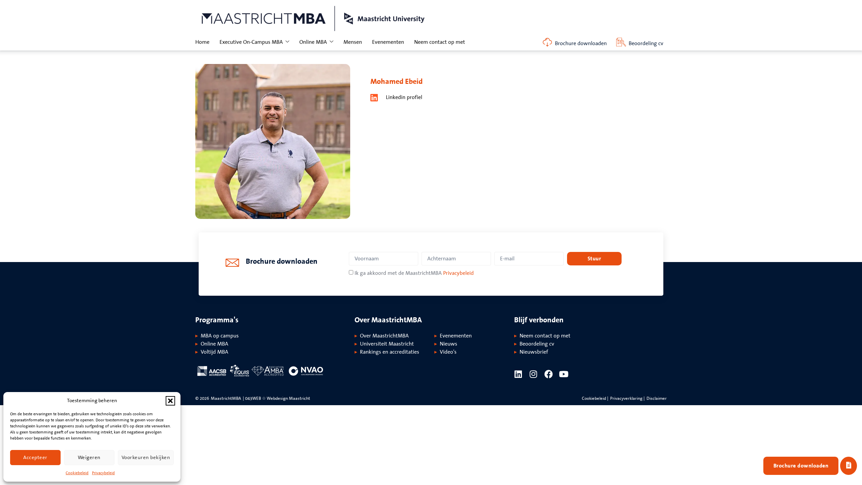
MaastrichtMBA (226, 398)
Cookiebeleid (77, 473)
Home (202, 42)
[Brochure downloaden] (547, 42)
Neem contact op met (439, 42)
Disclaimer (656, 398)
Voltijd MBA (214, 352)
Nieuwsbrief (534, 352)
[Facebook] (548, 374)
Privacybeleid (103, 473)
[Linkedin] (518, 374)
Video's (448, 352)
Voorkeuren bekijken (146, 457)
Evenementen (388, 42)
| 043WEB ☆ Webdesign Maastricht (276, 398)
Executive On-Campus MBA (251, 42)
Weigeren (89, 457)
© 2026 (202, 398)
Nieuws (448, 344)
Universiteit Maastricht (387, 344)
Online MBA (313, 42)
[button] (170, 400)
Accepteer (35, 457)
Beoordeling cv (646, 43)
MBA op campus (220, 336)
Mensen (352, 42)
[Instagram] (533, 374)
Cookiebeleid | (595, 398)
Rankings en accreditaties (389, 352)
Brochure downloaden (581, 43)
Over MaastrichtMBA (384, 336)
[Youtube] (564, 374)
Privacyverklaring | (627, 398)
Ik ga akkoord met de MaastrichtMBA (414, 273)
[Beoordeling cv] (621, 42)
